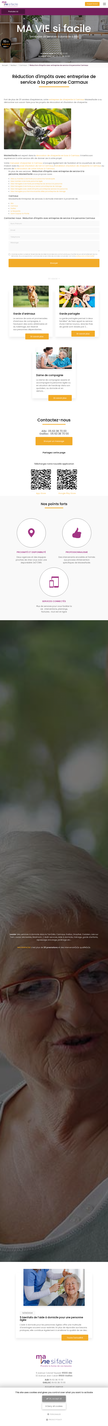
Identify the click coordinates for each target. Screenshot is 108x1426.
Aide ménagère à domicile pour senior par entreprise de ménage (36, 186)
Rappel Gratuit (92, 4)
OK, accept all (55, 1398)
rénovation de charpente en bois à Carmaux (58, 155)
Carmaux (23, 65)
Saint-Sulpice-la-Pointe (20, 213)
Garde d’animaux (24, 314)
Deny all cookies (55, 1406)
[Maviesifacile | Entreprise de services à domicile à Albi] (10, 4)
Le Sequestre (15, 211)
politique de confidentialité (85, 256)
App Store (41, 493)
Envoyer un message (54, 441)
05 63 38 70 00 (54, 53)
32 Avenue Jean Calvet (54, 1375)
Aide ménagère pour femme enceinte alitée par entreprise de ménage (38, 191)
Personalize (55, 1414)
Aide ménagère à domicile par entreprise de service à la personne (36, 184)
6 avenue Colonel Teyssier (54, 1372)
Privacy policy (55, 1419)
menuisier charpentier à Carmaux (26, 163)
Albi (12, 203)
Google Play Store (67, 493)
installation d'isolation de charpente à (73, 165)
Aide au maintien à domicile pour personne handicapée (33, 179)
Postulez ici (13, 11)
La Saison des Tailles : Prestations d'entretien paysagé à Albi (54, 1319)
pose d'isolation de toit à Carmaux (36, 165)
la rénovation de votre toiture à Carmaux (35, 168)
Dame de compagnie (49, 375)
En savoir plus (37, 336)
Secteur (13, 65)
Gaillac (13, 208)
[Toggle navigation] (104, 4)
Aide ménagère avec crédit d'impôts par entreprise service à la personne (39, 189)
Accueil (5, 65)
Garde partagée (69, 314)
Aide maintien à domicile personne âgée (27, 181)
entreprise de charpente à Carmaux (66, 99)
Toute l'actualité (75, 1337)
